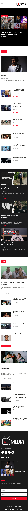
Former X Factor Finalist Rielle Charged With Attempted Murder (19, 311)
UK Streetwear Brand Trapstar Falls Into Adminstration (20, 298)
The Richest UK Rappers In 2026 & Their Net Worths (19, 89)
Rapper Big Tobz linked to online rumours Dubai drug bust (19, 133)
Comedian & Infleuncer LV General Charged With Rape (13, 283)
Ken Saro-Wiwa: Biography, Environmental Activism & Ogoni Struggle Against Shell (19, 396)
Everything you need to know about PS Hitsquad (12, 75)
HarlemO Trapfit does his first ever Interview (11, 216)
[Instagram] (9, 452)
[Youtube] (12, 452)
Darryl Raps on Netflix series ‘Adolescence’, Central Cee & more (13, 244)
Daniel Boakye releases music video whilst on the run (19, 334)
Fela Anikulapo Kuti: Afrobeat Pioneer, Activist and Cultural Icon (19, 408)
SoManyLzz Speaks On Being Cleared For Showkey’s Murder (12, 188)
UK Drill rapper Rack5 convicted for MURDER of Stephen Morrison (18, 105)
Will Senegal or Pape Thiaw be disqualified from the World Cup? (20, 420)
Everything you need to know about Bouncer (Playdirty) (19, 144)
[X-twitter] (6, 452)
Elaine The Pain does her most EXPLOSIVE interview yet (19, 383)
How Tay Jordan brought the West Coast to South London (19, 156)
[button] (2, 3)
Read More (4, 84)
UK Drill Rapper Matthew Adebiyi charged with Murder (19, 322)
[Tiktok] (2, 452)
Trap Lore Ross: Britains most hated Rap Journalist (19, 118)
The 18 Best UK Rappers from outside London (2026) (12, 33)
